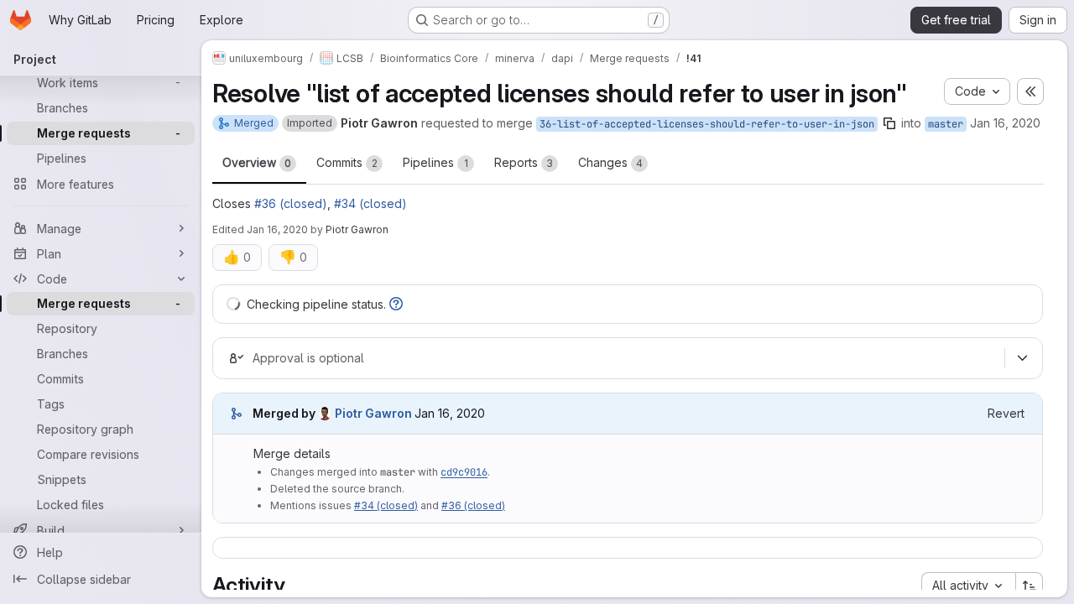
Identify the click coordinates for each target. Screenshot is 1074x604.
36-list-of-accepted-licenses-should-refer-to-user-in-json (707, 124)
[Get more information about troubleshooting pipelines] (396, 304)
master (945, 124)
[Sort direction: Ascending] (1029, 585)
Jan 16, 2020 (1005, 123)
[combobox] (968, 585)
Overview (256, 162)
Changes (610, 162)
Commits (347, 162)
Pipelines (435, 162)
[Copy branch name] (889, 123)
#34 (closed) (370, 203)
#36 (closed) (290, 203)
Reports (523, 162)
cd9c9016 (464, 472)
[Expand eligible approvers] (1022, 358)
